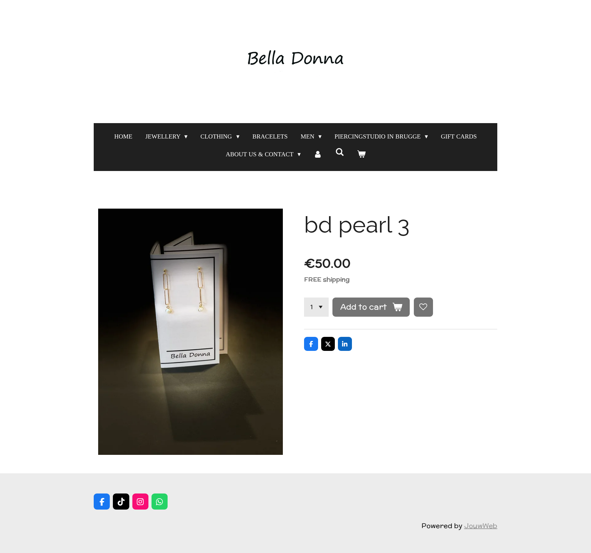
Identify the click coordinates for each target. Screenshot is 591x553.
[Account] (318, 154)
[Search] (339, 152)
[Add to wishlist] (423, 307)
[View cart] (361, 154)
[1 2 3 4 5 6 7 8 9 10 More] (316, 307)
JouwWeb (480, 525)
